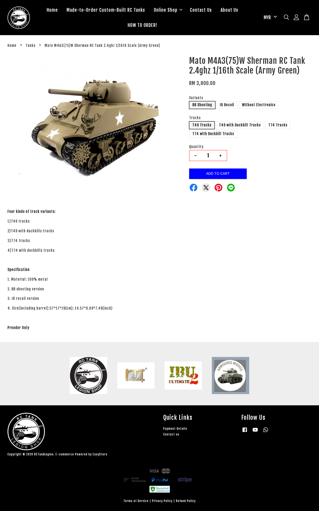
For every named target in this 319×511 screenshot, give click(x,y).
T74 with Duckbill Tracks (213, 134)
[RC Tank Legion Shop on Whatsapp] (265, 432)
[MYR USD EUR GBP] (269, 17)
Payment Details (175, 428)
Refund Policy (186, 501)
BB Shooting (202, 105)
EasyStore (100, 454)
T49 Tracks (201, 125)
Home (52, 10)
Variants (196, 98)
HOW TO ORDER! (142, 25)
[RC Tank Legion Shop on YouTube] (255, 432)
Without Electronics (258, 105)
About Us (229, 10)
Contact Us (201, 10)
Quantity (196, 147)
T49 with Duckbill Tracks (240, 125)
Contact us (171, 434)
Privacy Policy (162, 501)
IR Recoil (227, 105)
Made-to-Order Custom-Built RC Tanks (106, 10)
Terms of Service (136, 501)
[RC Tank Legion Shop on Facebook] (244, 432)
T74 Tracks (277, 125)
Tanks (30, 45)
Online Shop (165, 10)
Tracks (195, 118)
